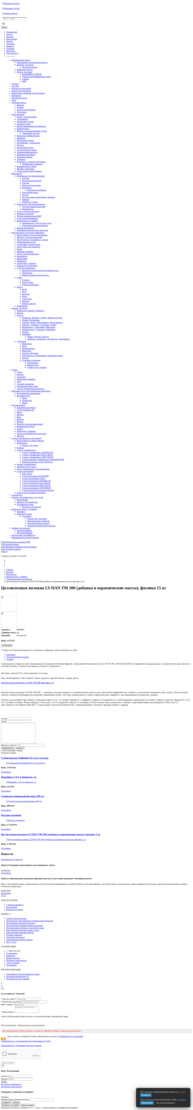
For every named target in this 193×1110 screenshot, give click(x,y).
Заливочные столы (25, 121)
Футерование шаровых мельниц (20, 923)
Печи (14, 100)
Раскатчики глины (25, 147)
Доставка (10, 44)
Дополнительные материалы (35, 225)
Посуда (20, 315)
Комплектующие (24, 514)
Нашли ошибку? (27, 1105)
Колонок (26, 294)
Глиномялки (22, 119)
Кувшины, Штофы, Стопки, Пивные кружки (42, 318)
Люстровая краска (30, 192)
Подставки (22, 112)
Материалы (17, 173)
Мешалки (21, 138)
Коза (24, 292)
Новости (10, 46)
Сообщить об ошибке (10, 1105)
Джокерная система (31, 133)
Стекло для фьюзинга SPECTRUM (37, 457)
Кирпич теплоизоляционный (30, 424)
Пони (24, 296)
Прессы (20, 145)
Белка (24, 289)
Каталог (10, 37)
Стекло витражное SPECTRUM (36, 485)
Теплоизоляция (18, 405)
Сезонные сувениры (31, 360)
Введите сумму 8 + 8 (10, 745)
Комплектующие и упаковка (24, 509)
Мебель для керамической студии (32, 131)
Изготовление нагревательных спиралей (24, 925)
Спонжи (26, 280)
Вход (4, 1082)
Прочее (20, 313)
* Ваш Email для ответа (11, 1002)
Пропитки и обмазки (26, 431)
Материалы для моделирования (31, 204)
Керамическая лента (26, 426)
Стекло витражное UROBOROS (36, 488)
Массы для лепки (24, 72)
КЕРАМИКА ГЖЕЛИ (32, 74)
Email (3, 721)
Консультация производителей (20, 933)
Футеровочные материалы (28, 393)
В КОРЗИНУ (7, 646)
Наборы (25, 199)
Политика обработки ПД (17, 976)
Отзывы (10, 659)
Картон (20, 422)
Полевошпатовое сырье (27, 386)
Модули (20, 436)
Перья (19, 249)
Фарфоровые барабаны (32, 164)
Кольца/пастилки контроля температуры (40, 270)
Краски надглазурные (21, 91)
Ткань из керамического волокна (31, 433)
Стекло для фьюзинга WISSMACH (37, 452)
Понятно (145, 1095)
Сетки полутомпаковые (27, 218)
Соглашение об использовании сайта (23, 974)
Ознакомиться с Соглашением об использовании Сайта (26, 1041)
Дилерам (10, 48)
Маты (19, 412)
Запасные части (24, 124)
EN (3, 24)
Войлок (20, 419)
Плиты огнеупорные (26, 110)
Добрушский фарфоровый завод (36, 77)
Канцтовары (22, 500)
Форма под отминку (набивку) (30, 311)
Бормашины (22, 306)
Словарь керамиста (15, 905)
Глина (19, 372)
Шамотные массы (25, 69)
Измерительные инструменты (35, 275)
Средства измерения (26, 268)
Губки (19, 277)
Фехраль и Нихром (25, 214)
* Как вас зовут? (8, 999)
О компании (11, 32)
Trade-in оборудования (16, 918)
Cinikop (25, 79)
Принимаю (147, 1103)
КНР (24, 81)
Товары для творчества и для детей (27, 497)
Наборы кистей (29, 303)
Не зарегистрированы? (11, 1084)
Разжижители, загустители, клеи (36, 223)
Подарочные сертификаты (23, 535)
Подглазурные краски (32, 181)
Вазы (24, 346)
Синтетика (27, 299)
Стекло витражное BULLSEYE (36, 483)
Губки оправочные (30, 285)
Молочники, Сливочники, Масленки (38, 327)
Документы (11, 965)
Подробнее (6, 772)
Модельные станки (25, 140)
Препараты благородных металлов (32, 230)
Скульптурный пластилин (34, 207)
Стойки (20, 107)
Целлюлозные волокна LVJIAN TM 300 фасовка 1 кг (27, 682)
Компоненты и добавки (27, 221)
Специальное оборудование (29, 171)
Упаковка (21, 511)
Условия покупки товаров (18, 979)
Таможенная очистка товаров (19, 940)
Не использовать (166, 1103)
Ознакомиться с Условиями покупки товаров (21, 1045)
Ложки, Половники (31, 320)
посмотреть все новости (12, 859)
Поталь (25, 195)
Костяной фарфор (25, 533)
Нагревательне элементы (38, 521)
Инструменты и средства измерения (28, 233)
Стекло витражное (25, 471)
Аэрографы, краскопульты (28, 244)
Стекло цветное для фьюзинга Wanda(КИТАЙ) (43, 459)
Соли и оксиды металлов (28, 211)
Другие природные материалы (30, 389)
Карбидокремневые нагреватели (31, 126)
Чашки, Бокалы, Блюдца (38, 337)
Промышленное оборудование (25, 537)
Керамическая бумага (26, 407)
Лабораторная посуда (26, 242)
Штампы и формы (25, 251)
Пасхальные (32, 363)
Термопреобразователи (27, 152)
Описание (10, 654)
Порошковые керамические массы (32, 62)
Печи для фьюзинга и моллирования (33, 469)
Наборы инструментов (27, 266)
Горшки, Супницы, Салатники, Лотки (39, 325)
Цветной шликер (29, 67)
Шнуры (20, 415)
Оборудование (18, 114)
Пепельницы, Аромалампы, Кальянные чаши (42, 355)
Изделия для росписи (31, 507)
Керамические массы (21, 60)
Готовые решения (14, 935)
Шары (25, 403)
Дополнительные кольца (38, 523)
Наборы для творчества (27, 502)
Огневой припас (19, 103)
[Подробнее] (25, 763)
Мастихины (22, 259)
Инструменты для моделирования (32, 235)
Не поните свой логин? (11, 1087)
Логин (4, 1076)
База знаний (11, 39)
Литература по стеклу (26, 467)
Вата (19, 417)
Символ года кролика (37, 367)
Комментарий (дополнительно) (15, 1099)
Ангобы (15, 86)
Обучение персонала (15, 937)
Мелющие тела (23, 396)
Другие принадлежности (28, 254)
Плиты (20, 429)
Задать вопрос (8, 1063)
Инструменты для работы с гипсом (32, 240)
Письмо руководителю (16, 960)
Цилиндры (27, 400)
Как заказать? (12, 53)
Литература (17, 495)
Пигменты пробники (36, 190)
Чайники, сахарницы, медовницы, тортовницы (48, 339)
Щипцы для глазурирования (29, 237)
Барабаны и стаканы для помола (31, 162)
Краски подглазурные (21, 88)
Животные (27, 344)
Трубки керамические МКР (29, 216)
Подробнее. (181, 1100)
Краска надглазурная (31, 185)
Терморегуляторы (25, 157)
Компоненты (28, 209)
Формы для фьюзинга (26, 464)
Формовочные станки (26, 166)
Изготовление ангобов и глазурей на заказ (25, 928)
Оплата (9, 41)
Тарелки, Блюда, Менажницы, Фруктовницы (42, 322)
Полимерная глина (25, 504)
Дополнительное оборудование (41, 526)
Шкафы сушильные (25, 169)
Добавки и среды (29, 202)
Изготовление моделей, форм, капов (22, 930)
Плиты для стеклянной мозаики (31, 493)
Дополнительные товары (17, 657)
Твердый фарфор (24, 530)
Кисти (19, 287)
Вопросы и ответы (14, 909)
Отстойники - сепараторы (28, 143)
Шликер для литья (25, 65)
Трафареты (22, 261)
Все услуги (11, 942)
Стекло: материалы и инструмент (27, 438)
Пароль (4, 1079)
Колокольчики (28, 348)
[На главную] (10, 3)
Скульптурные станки (27, 150)
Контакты (10, 51)
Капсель (20, 105)
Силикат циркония (25, 384)
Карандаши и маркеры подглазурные (28, 93)
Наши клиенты (13, 958)
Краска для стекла (30, 445)
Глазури (15, 84)
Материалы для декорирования (31, 176)
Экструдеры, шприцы (26, 263)
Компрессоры (23, 129)
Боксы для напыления (26, 117)
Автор (4, 718)
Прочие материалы (25, 228)
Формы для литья (19, 308)
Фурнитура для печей (37, 519)
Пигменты (16, 95)
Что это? (182, 1092)
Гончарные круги (19, 98)
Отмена (16, 1102)
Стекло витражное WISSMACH (36, 481)
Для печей (26, 516)
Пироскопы (27, 273)
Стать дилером (13, 963)
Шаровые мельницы (26, 155)
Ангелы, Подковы (30, 353)
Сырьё (14, 370)
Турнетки (21, 159)
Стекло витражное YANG (33, 478)
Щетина (25, 301)
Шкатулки (26, 351)
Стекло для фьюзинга (26, 450)
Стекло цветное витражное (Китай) (38, 490)
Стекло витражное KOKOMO (35, 476)
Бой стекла (27, 474)
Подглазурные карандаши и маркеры (38, 197)
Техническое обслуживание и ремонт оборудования (29, 921)
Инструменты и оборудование (30, 441)
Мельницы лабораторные (28, 136)
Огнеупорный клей (25, 410)
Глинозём (21, 377)
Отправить (6, 1102)
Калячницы (22, 256)
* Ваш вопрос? (7, 1012)
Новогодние (32, 365)
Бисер (24, 398)
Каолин (20, 374)
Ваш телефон (7, 1004)
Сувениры (21, 341)
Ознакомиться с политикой (71, 1036)
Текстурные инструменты (28, 247)
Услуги (9, 34)
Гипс (19, 381)
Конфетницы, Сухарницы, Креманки (38, 329)
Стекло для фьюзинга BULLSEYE (37, 455)
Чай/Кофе (26, 334)
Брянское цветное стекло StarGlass (37, 462)
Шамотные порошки (26, 379)
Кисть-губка (27, 282)
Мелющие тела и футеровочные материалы (31, 391)
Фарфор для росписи (21, 528)
